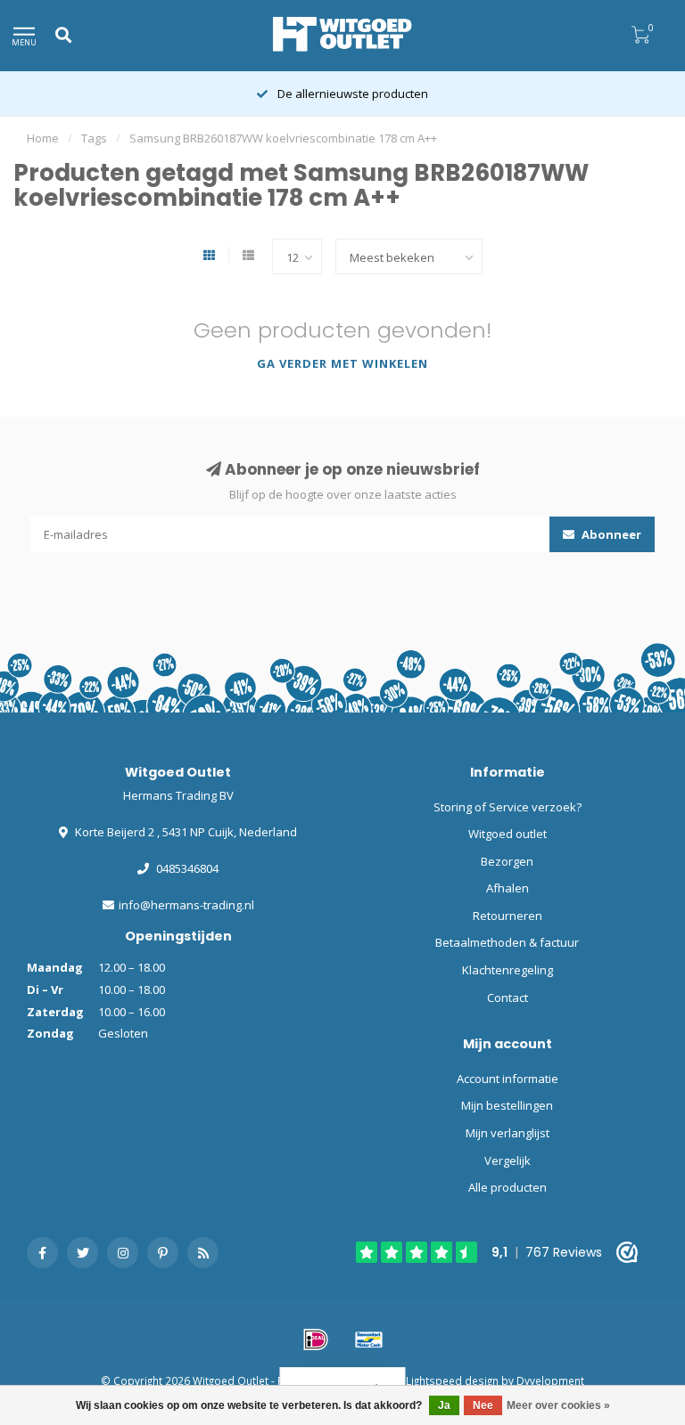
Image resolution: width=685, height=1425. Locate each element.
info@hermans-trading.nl (186, 905)
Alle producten (507, 1187)
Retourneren (507, 916)
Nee (483, 1405)
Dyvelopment (550, 1380)
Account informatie (507, 1079)
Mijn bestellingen (507, 1105)
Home (43, 138)
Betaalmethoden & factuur (507, 942)
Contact (507, 997)
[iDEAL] (315, 1339)
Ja (444, 1405)
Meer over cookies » (558, 1405)
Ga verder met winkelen (342, 363)
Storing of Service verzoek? (507, 807)
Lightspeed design (452, 1380)
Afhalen (507, 888)
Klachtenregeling (507, 970)
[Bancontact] (369, 1339)
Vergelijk (507, 1160)
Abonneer (610, 534)
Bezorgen (507, 861)
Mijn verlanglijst (507, 1133)
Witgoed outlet (507, 834)
